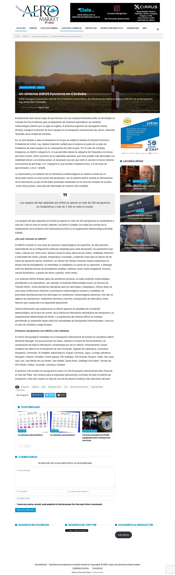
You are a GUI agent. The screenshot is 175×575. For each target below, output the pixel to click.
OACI (65, 387)
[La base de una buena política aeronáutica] (140, 179)
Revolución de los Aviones (79, 387)
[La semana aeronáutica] (33, 421)
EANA (43, 387)
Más (144, 28)
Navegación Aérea (54, 387)
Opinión (33, 28)
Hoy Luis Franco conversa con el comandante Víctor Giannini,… (140, 246)
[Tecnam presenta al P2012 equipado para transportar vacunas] (97, 421)
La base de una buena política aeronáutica (140, 187)
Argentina (35, 387)
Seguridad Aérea (97, 387)
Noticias (21, 28)
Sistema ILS (20, 390)
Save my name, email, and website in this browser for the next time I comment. (60, 504)
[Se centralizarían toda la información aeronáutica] (140, 208)
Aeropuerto (25, 387)
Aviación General (49, 28)
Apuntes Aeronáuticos (111, 28)
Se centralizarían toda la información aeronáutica (139, 217)
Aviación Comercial (72, 28)
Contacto (97, 568)
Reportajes (91, 28)
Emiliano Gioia (97, 572)
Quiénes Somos (81, 568)
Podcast (140, 240)
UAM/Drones (133, 28)
